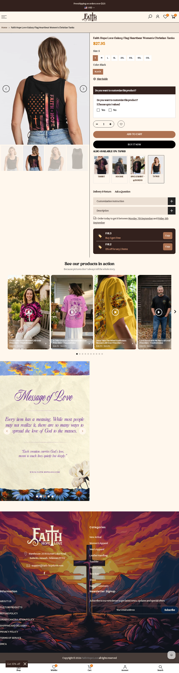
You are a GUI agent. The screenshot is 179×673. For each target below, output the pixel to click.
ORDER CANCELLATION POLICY (17, 619)
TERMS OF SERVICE (10, 637)
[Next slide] (82, 431)
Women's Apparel (99, 543)
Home (4, 27)
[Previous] (6, 88)
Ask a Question (122, 191)
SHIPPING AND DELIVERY (13, 625)
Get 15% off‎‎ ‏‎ (14, 663)
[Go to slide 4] (49, 496)
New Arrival (95, 537)
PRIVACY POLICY (9, 631)
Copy (167, 235)
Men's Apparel (97, 549)
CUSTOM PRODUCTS (11, 607)
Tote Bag (94, 573)
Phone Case (96, 567)
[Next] (83, 88)
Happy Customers (99, 586)
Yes (103, 110)
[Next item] (175, 312)
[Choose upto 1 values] (108, 104)
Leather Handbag (99, 555)
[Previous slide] (6, 431)
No (114, 110)
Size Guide (102, 79)
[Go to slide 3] (45, 496)
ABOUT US (5, 601)
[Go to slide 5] (52, 496)
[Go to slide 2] (41, 496)
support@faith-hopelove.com (47, 565)
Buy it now (134, 144)
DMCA (3, 644)
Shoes (93, 580)
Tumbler (94, 561)
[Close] (25, 663)
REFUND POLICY (9, 613)
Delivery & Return (102, 191)
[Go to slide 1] (37, 496)
